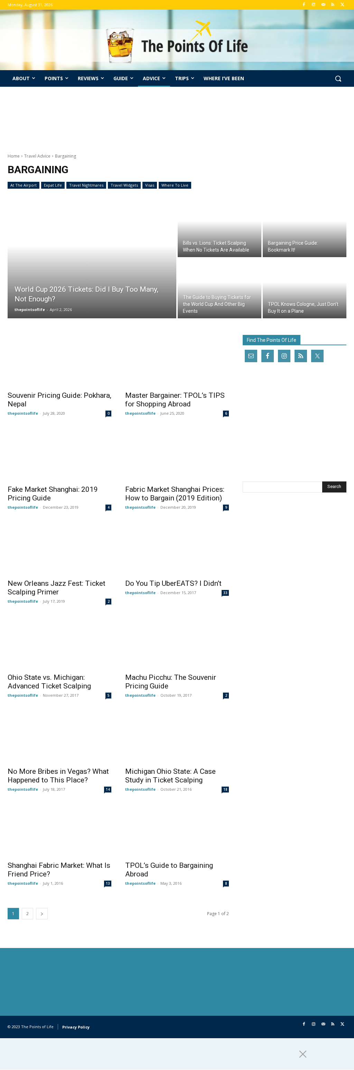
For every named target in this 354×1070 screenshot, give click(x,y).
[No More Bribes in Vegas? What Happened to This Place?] (59, 737)
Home (14, 156)
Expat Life (53, 185)
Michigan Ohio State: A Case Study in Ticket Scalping (170, 775)
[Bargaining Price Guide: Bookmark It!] (304, 227)
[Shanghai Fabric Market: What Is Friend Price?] (59, 831)
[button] (338, 78)
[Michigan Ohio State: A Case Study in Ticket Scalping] (177, 737)
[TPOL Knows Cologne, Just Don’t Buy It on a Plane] (304, 288)
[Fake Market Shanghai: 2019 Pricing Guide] (59, 455)
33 (225, 592)
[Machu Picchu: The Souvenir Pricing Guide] (177, 643)
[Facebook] (304, 5)
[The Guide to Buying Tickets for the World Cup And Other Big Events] (219, 288)
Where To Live (174, 185)
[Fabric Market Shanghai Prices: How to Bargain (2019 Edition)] (177, 455)
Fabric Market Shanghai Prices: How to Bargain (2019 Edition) (174, 493)
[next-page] (42, 913)
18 (225, 789)
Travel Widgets (124, 185)
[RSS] (333, 5)
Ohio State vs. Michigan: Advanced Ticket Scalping (49, 681)
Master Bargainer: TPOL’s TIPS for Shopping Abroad (175, 399)
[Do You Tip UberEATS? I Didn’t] (177, 549)
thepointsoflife (23, 413)
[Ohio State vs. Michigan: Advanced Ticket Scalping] (59, 643)
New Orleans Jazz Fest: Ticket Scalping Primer (56, 587)
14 (108, 789)
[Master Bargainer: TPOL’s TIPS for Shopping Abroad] (177, 361)
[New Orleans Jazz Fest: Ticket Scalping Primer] (59, 549)
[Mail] (323, 5)
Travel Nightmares (86, 185)
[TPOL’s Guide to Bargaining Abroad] (177, 831)
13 (108, 883)
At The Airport (23, 185)
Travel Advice (37, 156)
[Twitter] (342, 5)
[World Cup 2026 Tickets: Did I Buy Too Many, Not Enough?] (92, 257)
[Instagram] (314, 5)
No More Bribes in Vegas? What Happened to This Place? (58, 775)
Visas (149, 185)
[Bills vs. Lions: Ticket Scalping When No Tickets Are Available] (219, 227)
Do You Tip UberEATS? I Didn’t (173, 583)
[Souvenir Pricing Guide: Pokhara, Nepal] (59, 361)
